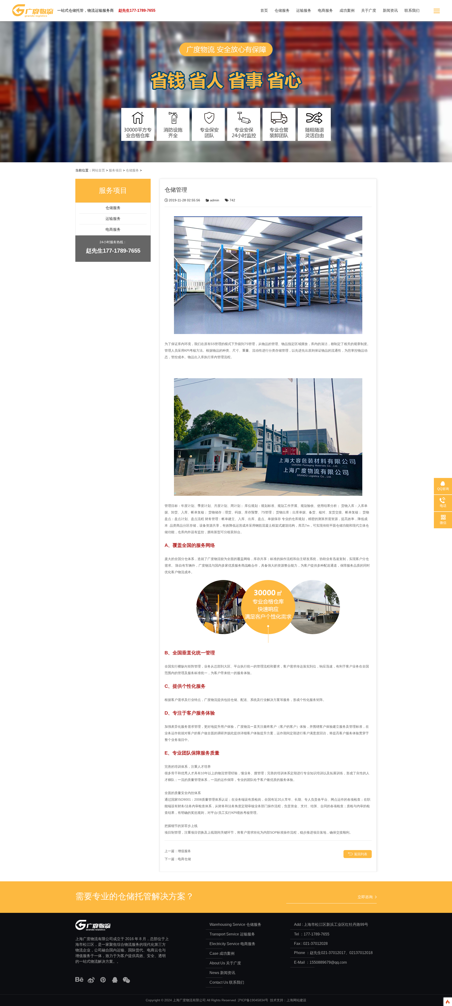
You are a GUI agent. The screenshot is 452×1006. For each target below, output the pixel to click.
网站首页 (98, 170)
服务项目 (115, 170)
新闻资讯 (390, 10)
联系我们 (412, 10)
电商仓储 (184, 859)
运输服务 (303, 10)
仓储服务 (282, 10)
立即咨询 (365, 897)
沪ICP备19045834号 (253, 1000)
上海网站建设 (296, 1000)
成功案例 (347, 10)
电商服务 (325, 10)
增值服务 (184, 851)
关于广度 (368, 10)
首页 (264, 10)
